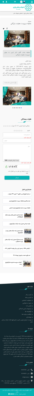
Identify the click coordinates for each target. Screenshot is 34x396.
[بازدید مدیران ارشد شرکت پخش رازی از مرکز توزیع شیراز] (27, 232)
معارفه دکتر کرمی (19, 107)
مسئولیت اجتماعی (26, 300)
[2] (16, 130)
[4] (20, 130)
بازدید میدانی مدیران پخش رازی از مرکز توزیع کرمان (14, 216)
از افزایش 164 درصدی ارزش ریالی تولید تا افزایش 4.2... (17, 248)
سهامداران (28, 317)
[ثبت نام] (6, 2)
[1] (14, 130)
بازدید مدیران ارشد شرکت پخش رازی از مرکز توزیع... (14, 232)
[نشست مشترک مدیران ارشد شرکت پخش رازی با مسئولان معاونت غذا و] (27, 240)
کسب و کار (28, 295)
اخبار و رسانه (28, 297)
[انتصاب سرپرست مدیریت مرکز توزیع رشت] (27, 264)
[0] (4, 126)
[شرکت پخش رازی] (23, 7)
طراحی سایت (22, 394)
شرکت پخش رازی (28, 13)
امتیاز (28, 130)
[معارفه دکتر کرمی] (17, 95)
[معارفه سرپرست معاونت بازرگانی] (17, 39)
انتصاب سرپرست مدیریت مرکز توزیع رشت (13, 263)
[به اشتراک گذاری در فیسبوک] (7, 28)
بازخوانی (6, 166)
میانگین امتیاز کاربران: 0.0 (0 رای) (21, 126)
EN (15, 2)
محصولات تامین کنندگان (25, 309)
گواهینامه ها (28, 311)
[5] (21, 130)
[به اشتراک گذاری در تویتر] (3, 28)
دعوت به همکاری (27, 303)
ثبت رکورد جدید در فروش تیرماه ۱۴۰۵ (21, 255)
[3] (18, 130)
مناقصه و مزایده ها (26, 314)
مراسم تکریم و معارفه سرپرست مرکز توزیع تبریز (19, 201)
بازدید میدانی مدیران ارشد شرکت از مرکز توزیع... (19, 224)
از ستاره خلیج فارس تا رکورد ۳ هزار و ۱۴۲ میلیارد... (18, 194)
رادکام (16, 394)
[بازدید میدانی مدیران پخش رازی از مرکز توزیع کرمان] (27, 216)
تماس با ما (28, 306)
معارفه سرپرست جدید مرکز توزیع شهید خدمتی (19, 208)
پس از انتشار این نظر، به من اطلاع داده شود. (18, 172)
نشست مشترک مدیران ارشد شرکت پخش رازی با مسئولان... (14, 240)
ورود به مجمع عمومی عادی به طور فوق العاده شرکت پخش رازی (17, 321)
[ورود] (3, 2)
